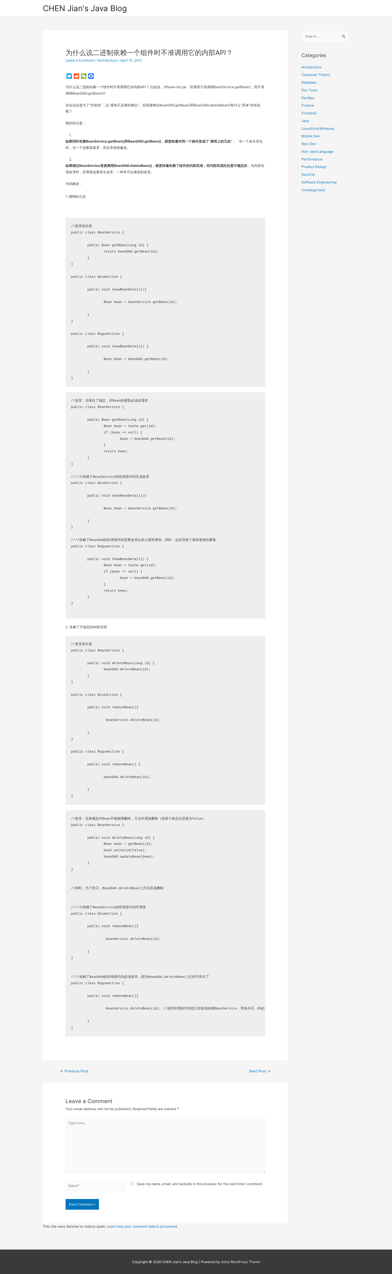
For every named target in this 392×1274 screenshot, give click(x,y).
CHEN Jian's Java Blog (85, 8)
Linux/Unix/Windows (317, 128)
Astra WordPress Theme (240, 1262)
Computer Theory (315, 75)
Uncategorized (313, 190)
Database (308, 82)
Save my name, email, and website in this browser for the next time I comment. (200, 1184)
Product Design (313, 167)
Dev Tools (309, 90)
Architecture (107, 60)
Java (305, 121)
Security (308, 174)
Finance (307, 105)
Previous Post (74, 1071)
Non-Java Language (317, 151)
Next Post (260, 1071)
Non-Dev (308, 144)
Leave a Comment (80, 60)
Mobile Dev (310, 136)
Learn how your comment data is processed (142, 1226)
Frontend (308, 113)
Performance (312, 159)
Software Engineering (318, 182)
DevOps (307, 98)
